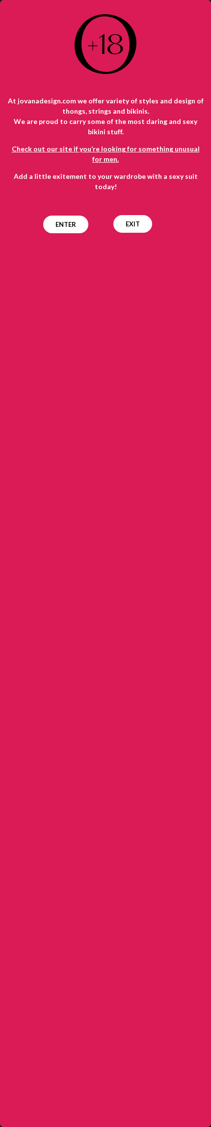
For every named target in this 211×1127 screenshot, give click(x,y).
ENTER (65, 224)
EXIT (133, 224)
